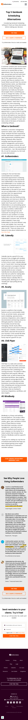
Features (7, 660)
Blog (11, 664)
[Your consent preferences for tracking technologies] (2, 717)
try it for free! (5, 232)
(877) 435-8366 (24, 1)
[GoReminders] (6, 4)
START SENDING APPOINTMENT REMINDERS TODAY (14, 459)
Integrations (23, 671)
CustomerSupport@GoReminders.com (15, 699)
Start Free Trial (14, 684)
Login (17, 664)
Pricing (14, 660)
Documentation (20, 706)
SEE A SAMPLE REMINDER (14, 38)
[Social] (8, 702)
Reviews (6, 667)
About (21, 660)
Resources (5, 671)
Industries (13, 667)
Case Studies (14, 671)
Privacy (6, 706)
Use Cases (21, 667)
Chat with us (16, 1)
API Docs (14, 707)
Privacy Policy (21, 632)
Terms (14, 632)
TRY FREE (14, 33)
